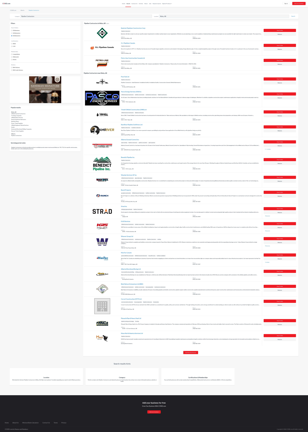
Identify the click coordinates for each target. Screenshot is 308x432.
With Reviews (16, 67)
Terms (56, 423)
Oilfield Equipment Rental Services (20, 125)
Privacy (63, 423)
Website (280, 34)
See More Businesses (190, 352)
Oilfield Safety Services (17, 117)
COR (14, 46)
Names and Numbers (21, 429)
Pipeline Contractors (16, 135)
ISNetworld (16, 57)
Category (17, 16)
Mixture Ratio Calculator (30, 423)
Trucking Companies (16, 115)
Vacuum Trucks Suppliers (17, 131)
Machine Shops (15, 121)
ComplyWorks (16, 54)
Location (156, 16)
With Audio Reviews (18, 70)
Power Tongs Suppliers (17, 123)
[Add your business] (154, 410)
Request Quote (157, 3)
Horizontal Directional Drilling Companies (21, 129)
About (146, 3)
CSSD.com (6, 3)
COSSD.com (13, 10)
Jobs (150, 3)
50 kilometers (16, 30)
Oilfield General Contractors (18, 113)
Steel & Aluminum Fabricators (18, 119)
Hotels (13, 127)
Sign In (286, 3)
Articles (141, 3)
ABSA (14, 43)
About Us (15, 423)
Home (123, 3)
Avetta (14, 59)
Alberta (22, 10)
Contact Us (134, 3)
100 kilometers (16, 33)
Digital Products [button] (166, 3)
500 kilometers (16, 35)
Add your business (299, 3)
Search (128, 3)
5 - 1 (268, 149)
